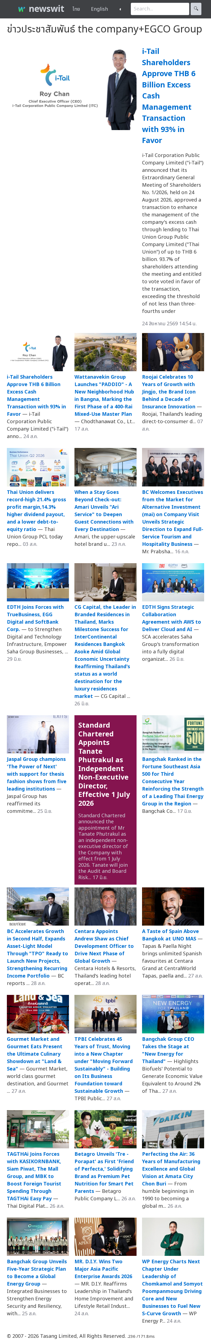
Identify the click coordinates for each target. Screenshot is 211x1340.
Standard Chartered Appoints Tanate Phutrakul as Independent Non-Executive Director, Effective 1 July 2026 (104, 764)
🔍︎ (196, 9)
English (99, 9)
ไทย (76, 9)
